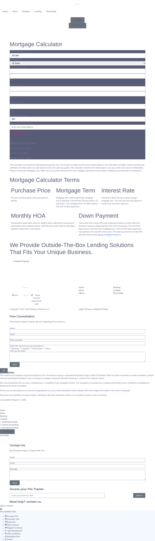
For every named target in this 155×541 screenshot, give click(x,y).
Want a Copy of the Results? (22, 123)
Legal (81, 309)
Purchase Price (16, 52)
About (15, 11)
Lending (37, 11)
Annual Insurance (17, 115)
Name (12, 328)
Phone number (16, 340)
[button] (1, 509)
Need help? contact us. (26, 501)
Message (14, 469)
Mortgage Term (16, 60)
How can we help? (18, 351)
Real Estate (51, 11)
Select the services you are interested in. (27, 346)
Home (5, 11)
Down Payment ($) (18, 67)
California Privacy (100, 309)
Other (48, 349)
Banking (26, 11)
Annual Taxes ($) (17, 85)
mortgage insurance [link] (112, 235)
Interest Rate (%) (17, 102)
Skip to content (6, 506)
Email (12, 334)
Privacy (88, 309)
